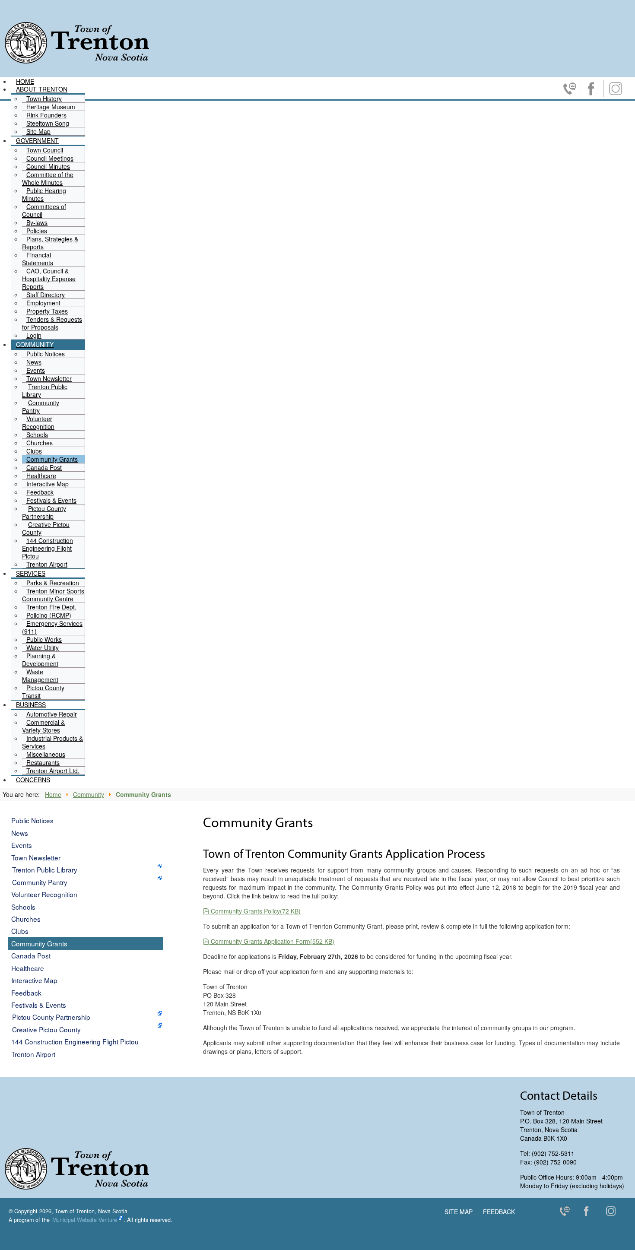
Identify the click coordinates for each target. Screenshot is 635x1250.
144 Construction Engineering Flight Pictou (75, 1041)
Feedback (26, 992)
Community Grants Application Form (272, 941)
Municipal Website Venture (84, 1220)
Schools (23, 906)
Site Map (458, 1211)
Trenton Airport (33, 1054)
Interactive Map (34, 980)
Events (21, 845)
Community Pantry (39, 882)
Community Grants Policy (255, 911)
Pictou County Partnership (51, 1017)
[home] (76, 42)
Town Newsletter (35, 857)
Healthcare (27, 968)
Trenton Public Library (44, 869)
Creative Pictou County (46, 1029)
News (19, 833)
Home (53, 794)
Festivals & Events (38, 1004)
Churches (26, 918)
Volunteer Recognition (44, 894)
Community (88, 794)
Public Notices (32, 820)
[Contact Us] (568, 1213)
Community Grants (39, 943)
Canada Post (31, 955)
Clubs (20, 931)
